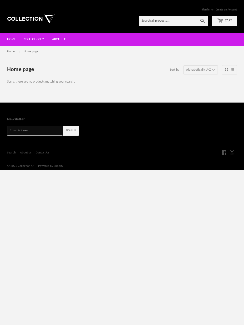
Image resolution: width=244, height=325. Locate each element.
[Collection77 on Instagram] (232, 153)
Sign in (205, 9)
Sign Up (71, 130)
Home (11, 39)
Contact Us (42, 152)
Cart (228, 20)
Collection (32, 39)
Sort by (174, 70)
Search (11, 152)
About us (59, 39)
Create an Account (226, 9)
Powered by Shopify (50, 165)
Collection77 (26, 165)
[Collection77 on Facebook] (224, 153)
